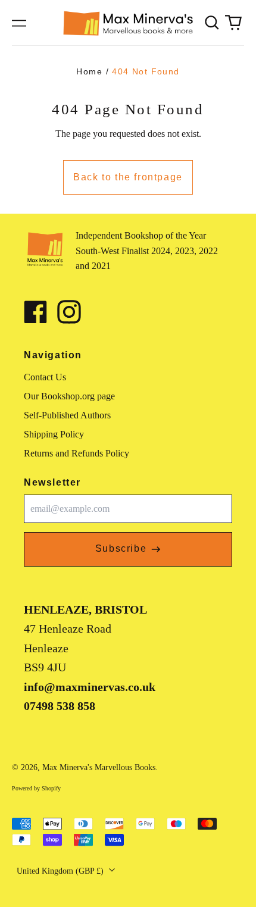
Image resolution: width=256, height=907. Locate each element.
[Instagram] (69, 312)
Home (89, 71)
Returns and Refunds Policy (76, 453)
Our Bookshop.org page (69, 396)
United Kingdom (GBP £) (61, 871)
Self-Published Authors (67, 415)
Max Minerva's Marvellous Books (98, 767)
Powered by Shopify (36, 788)
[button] (212, 22)
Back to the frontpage (128, 177)
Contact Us (45, 377)
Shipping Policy (54, 434)
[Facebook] (36, 312)
